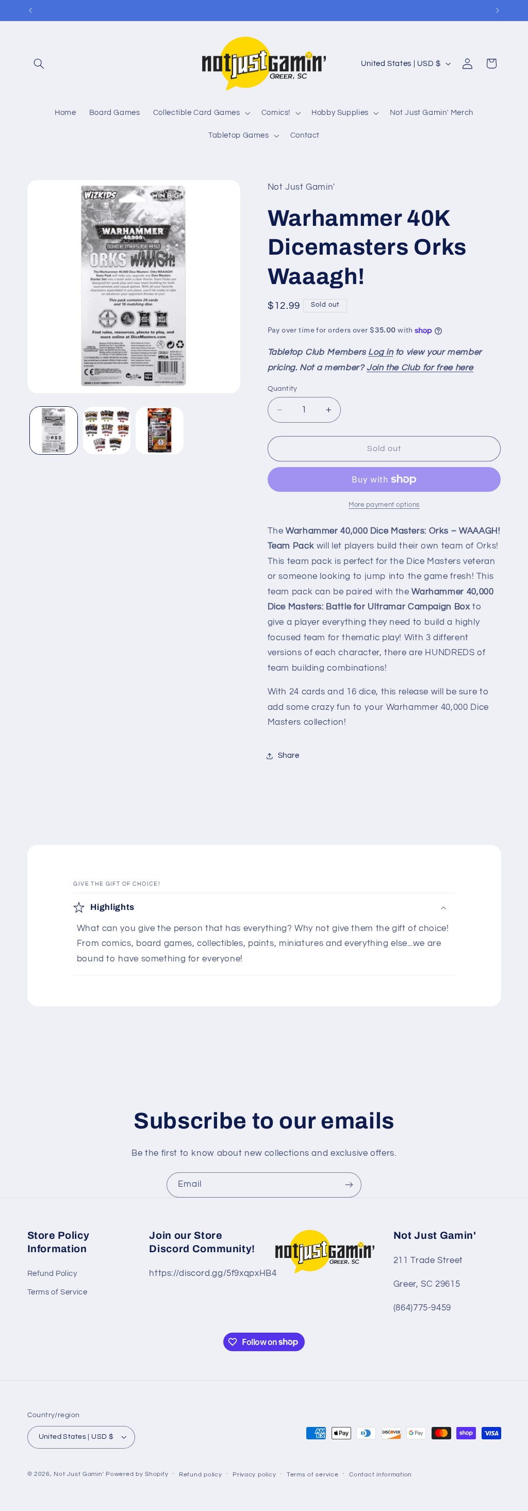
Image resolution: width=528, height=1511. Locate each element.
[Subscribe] (349, 1185)
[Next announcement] (497, 10)
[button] (39, 63)
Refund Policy (52, 1273)
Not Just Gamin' (79, 1474)
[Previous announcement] (30, 10)
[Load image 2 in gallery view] (106, 430)
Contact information (380, 1474)
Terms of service (313, 1474)
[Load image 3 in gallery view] (159, 430)
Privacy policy (254, 1474)
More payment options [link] (384, 505)
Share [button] (289, 755)
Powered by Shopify (137, 1474)
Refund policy (200, 1474)
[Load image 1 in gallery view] (53, 430)
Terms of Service (57, 1292)
